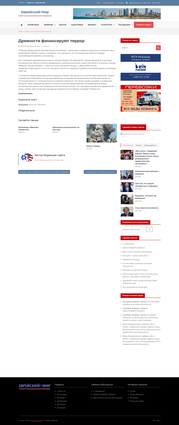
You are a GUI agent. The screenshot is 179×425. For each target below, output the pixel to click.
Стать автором (108, 3)
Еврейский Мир (35, 12)
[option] (58, 2)
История (61, 404)
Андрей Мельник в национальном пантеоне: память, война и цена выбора (140, 317)
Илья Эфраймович (132, 324)
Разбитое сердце (131, 259)
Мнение (61, 398)
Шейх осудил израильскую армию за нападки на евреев (45, 172)
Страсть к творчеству (36, 3)
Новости (47, 46)
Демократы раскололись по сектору (65, 128)
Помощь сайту (137, 401)
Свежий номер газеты (133, 127)
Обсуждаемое (150, 145)
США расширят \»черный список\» (99, 172)
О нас (98, 3)
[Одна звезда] (19, 105)
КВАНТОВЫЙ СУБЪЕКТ (134, 248)
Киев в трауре (93, 146)
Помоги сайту (143, 25)
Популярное (128, 145)
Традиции (62, 401)
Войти (148, 3)
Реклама (120, 3)
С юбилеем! (128, 244)
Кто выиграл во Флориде (135, 287)
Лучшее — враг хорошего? (136, 255)
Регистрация (137, 3)
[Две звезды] (21, 105)
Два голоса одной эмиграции (137, 252)
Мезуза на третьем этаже (135, 270)
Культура (61, 407)
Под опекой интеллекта (146, 208)
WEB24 (158, 420)
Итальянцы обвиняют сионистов (28, 128)
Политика (61, 394)
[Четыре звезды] (25, 105)
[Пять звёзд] (27, 105)
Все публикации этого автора (49, 160)
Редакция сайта (34, 46)
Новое (138, 145)
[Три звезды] (23, 105)
